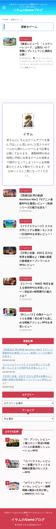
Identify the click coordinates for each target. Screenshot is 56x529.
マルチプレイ (38, 61)
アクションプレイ (44, 58)
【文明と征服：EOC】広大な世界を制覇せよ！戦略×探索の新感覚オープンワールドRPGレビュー (27, 379)
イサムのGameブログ (28, 10)
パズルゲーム (25, 61)
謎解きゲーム (30, 67)
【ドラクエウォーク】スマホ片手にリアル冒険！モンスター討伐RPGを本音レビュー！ (36, 230)
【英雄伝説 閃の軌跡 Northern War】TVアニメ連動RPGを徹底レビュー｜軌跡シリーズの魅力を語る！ (27, 353)
